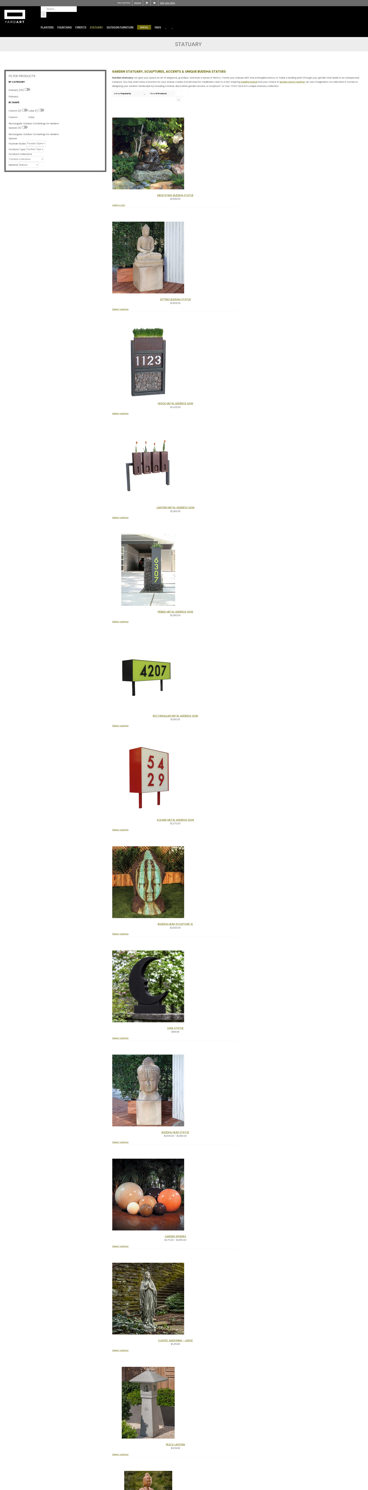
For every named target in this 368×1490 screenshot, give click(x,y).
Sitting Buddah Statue (175, 299)
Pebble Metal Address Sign (175, 612)
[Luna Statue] (148, 1021)
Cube (31, 117)
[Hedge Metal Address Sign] (148, 397)
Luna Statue (175, 1028)
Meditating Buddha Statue (175, 195)
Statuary (13, 96)
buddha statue (249, 82)
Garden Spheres (175, 1236)
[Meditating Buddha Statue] (148, 188)
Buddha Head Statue (175, 1132)
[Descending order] (144, 93)
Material (13, 165)
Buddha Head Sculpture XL (175, 924)
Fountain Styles (17, 143)
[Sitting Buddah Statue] (148, 292)
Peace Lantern (175, 1444)
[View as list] (178, 99)
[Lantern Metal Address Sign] (148, 501)
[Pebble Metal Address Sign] (148, 605)
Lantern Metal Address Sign (175, 507)
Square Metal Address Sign (175, 820)
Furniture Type (17, 149)
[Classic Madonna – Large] (148, 1333)
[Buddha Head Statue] (148, 1125)
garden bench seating (292, 82)
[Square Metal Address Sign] (148, 813)
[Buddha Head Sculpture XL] (148, 917)
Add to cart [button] (118, 205)
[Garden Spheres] (148, 1229)
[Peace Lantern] (148, 1437)
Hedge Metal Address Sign (175, 403)
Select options (120, 309)
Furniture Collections (20, 154)
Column (13, 117)
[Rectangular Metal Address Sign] (148, 709)
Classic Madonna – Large (175, 1340)
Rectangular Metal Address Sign (175, 716)
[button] (172, 27)
